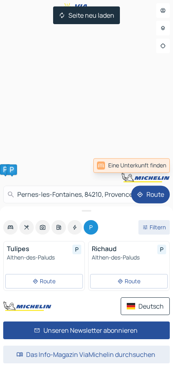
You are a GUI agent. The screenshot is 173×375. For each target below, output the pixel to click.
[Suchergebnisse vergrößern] (86, 210)
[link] (131, 165)
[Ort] (163, 46)
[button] (5, 169)
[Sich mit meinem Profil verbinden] (163, 10)
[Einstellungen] (163, 28)
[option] (10, 227)
